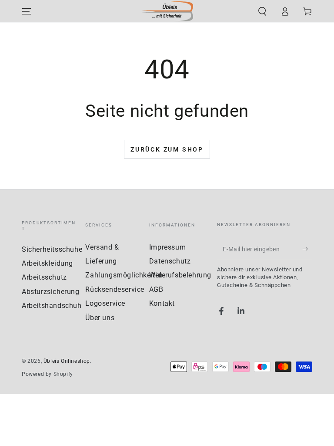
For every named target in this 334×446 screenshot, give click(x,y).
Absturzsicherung (51, 291)
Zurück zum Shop (167, 149)
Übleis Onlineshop (66, 361)
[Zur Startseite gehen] (167, 11)
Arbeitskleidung (47, 263)
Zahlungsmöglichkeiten (124, 275)
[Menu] (26, 11)
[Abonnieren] (307, 249)
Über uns (99, 318)
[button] (262, 11)
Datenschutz (170, 261)
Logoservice (105, 303)
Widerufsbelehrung (180, 275)
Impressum (167, 247)
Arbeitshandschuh (52, 305)
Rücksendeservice (114, 289)
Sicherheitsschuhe (52, 249)
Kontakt (162, 303)
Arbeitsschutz (44, 277)
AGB (156, 289)
